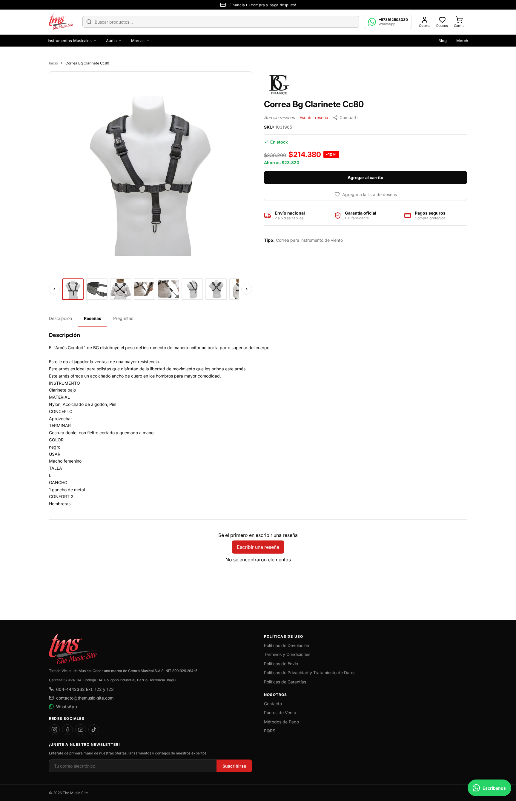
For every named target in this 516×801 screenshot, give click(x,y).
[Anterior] (54, 289)
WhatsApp (66, 706)
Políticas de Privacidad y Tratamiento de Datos (309, 672)
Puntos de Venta (280, 712)
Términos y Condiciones (287, 654)
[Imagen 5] (168, 289)
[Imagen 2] (97, 289)
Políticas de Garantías (285, 681)
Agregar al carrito (365, 177)
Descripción (60, 318)
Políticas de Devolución (286, 645)
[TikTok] (93, 729)
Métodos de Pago (281, 721)
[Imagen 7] (216, 289)
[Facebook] (67, 729)
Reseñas (92, 318)
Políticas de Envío (281, 663)
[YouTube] (80, 729)
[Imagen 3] (120, 289)
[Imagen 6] (192, 289)
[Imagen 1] (73, 289)
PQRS (269, 730)
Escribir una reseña (258, 547)
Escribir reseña (314, 117)
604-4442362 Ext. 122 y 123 (85, 689)
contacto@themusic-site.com (84, 697)
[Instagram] (54, 729)
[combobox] (220, 22)
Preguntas (123, 318)
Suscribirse (234, 765)
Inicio (53, 63)
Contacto (273, 703)
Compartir (349, 117)
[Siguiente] (246, 289)
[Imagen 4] (144, 289)
